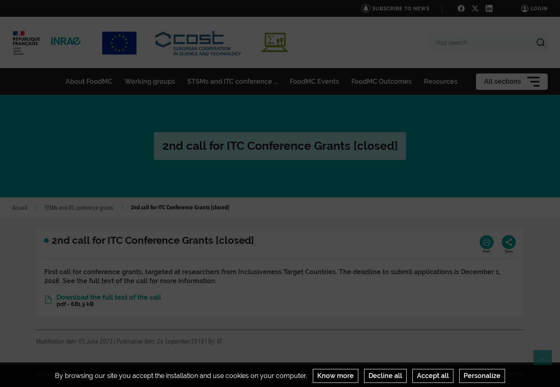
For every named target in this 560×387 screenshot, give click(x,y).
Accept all (433, 376)
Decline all (385, 376)
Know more (335, 376)
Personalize (482, 376)
